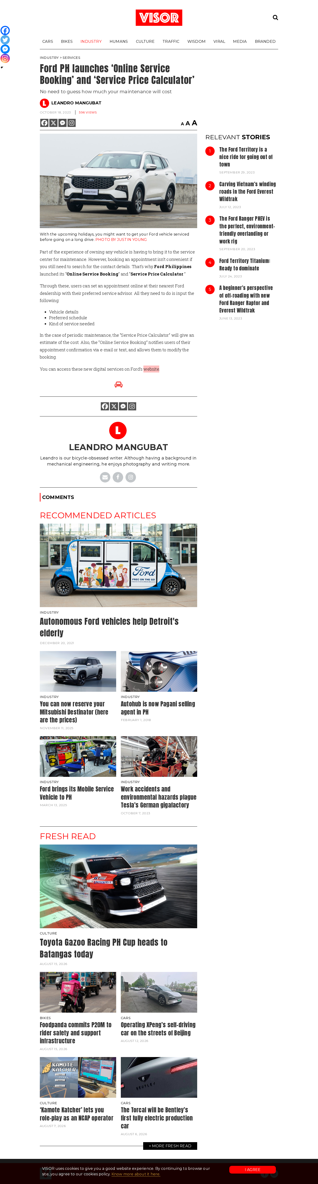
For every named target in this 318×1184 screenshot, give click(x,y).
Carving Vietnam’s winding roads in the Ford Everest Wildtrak (247, 191)
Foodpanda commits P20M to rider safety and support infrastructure (76, 1032)
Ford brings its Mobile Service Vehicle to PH (77, 793)
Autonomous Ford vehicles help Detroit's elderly (109, 627)
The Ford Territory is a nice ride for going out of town (246, 157)
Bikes (67, 41)
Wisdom (196, 41)
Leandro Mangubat (76, 103)
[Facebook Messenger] (62, 123)
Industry (91, 41)
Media (240, 41)
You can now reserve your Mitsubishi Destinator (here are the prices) (74, 711)
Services (71, 58)
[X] (53, 123)
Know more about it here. (136, 1174)
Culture (145, 41)
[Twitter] (5, 39)
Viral (219, 41)
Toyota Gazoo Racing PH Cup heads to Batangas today (104, 948)
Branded (265, 41)
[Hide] (2, 67)
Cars (47, 41)
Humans (119, 41)
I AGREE (252, 1169)
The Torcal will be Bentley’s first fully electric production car (157, 1117)
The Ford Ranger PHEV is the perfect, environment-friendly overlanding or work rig (247, 230)
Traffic (170, 41)
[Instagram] (72, 123)
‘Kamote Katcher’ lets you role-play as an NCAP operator (76, 1113)
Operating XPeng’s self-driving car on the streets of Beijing (158, 1028)
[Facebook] (44, 123)
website (151, 369)
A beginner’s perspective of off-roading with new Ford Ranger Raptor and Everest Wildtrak (246, 299)
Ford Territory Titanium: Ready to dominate (244, 264)
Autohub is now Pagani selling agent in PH (158, 707)
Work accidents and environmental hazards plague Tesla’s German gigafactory (159, 797)
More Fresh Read (171, 1146)
